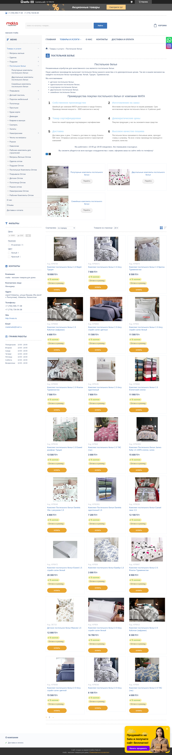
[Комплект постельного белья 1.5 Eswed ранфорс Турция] (65, 429)
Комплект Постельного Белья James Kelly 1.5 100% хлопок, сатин (145, 448)
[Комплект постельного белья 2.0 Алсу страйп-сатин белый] (106, 610)
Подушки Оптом (17, 166)
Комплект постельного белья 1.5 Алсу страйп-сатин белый (146, 328)
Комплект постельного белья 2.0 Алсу (105, 688)
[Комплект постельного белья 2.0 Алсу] (106, 670)
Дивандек (14, 116)
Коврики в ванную (17, 120)
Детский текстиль (17, 95)
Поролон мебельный (19, 99)
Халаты (13, 129)
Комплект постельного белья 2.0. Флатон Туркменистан (143, 569)
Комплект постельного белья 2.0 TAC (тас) (145, 689)
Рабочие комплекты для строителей (20, 151)
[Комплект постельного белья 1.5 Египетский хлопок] (147, 369)
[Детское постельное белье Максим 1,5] (65, 610)
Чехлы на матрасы (18, 137)
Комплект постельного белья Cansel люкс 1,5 (145, 508)
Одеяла (13, 57)
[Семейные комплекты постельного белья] (57, 206)
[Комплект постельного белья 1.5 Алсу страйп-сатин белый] (147, 309)
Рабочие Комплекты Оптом (22, 195)
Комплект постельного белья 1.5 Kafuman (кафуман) (61, 328)
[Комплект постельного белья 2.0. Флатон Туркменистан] (147, 549)
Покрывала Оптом (18, 174)
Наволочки (14, 146)
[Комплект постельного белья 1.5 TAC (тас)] (106, 429)
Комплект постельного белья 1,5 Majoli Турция (64, 268)
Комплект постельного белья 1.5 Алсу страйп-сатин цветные (105, 328)
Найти (100, 26)
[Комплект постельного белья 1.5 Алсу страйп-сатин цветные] (106, 309)
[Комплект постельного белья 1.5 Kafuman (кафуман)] (65, 309)
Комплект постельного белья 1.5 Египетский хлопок (143, 388)
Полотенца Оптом (18, 182)
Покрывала (14, 91)
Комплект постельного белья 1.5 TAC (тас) (104, 448)
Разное (13, 142)
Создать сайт (40, 2)
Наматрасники (16, 133)
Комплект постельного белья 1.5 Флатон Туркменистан (65, 388)
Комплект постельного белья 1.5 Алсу (105, 267)
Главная (51, 39)
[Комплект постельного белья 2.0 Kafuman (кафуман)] (147, 610)
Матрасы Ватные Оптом (20, 157)
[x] (50, 154)
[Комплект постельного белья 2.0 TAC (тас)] (147, 670)
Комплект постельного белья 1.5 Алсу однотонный (105, 388)
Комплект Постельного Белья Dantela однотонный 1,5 (104, 508)
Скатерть (13, 125)
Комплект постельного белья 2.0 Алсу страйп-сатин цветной (64, 689)
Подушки (13, 62)
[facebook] (47, 154)
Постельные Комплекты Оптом (23, 170)
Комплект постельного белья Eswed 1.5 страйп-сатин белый (64, 569)
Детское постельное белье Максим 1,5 (64, 628)
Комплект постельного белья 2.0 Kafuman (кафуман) (143, 629)
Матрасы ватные (17, 53)
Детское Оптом (16, 178)
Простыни (14, 108)
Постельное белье (18, 66)
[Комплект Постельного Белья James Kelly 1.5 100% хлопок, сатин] (147, 429)
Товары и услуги (14, 49)
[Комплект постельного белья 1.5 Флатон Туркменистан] (65, 369)
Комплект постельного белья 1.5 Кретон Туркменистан (147, 268)
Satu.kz (98, 750)
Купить (57, 290)
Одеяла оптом (16, 161)
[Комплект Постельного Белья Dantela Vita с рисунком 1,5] (65, 489)
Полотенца (14, 103)
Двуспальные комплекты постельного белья (148, 173)
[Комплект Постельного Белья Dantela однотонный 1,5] (106, 489)
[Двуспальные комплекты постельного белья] (119, 177)
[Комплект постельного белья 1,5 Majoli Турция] (65, 249)
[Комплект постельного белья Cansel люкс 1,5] (147, 489)
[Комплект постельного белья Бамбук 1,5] (106, 549)
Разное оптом (16, 187)
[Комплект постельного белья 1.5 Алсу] (106, 249)
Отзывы (10, 205)
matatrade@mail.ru (13, 327)
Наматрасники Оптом (19, 191)
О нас (9, 200)
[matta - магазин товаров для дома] (15, 23)
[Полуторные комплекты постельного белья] (57, 177)
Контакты (102, 39)
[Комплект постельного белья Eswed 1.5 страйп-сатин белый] (65, 549)
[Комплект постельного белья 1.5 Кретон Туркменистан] (147, 249)
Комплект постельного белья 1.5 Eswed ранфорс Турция (64, 448)
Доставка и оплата (15, 210)
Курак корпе (15, 112)
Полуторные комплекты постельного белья (87, 173)
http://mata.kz (11, 318)
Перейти (86, 181)
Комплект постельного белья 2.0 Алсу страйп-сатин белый (105, 629)
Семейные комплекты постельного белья (86, 202)
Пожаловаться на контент (99, 752)
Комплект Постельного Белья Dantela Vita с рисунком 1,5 (63, 508)
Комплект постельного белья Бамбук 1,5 (106, 568)
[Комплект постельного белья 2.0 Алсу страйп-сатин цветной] (65, 670)
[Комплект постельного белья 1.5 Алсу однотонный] (106, 369)
